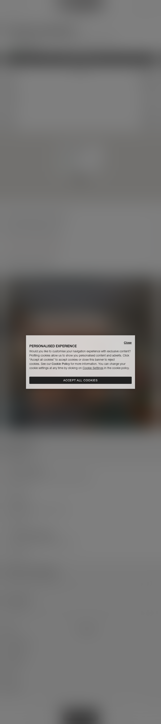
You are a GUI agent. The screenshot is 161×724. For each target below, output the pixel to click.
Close (128, 342)
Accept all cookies (80, 380)
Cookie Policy (61, 364)
